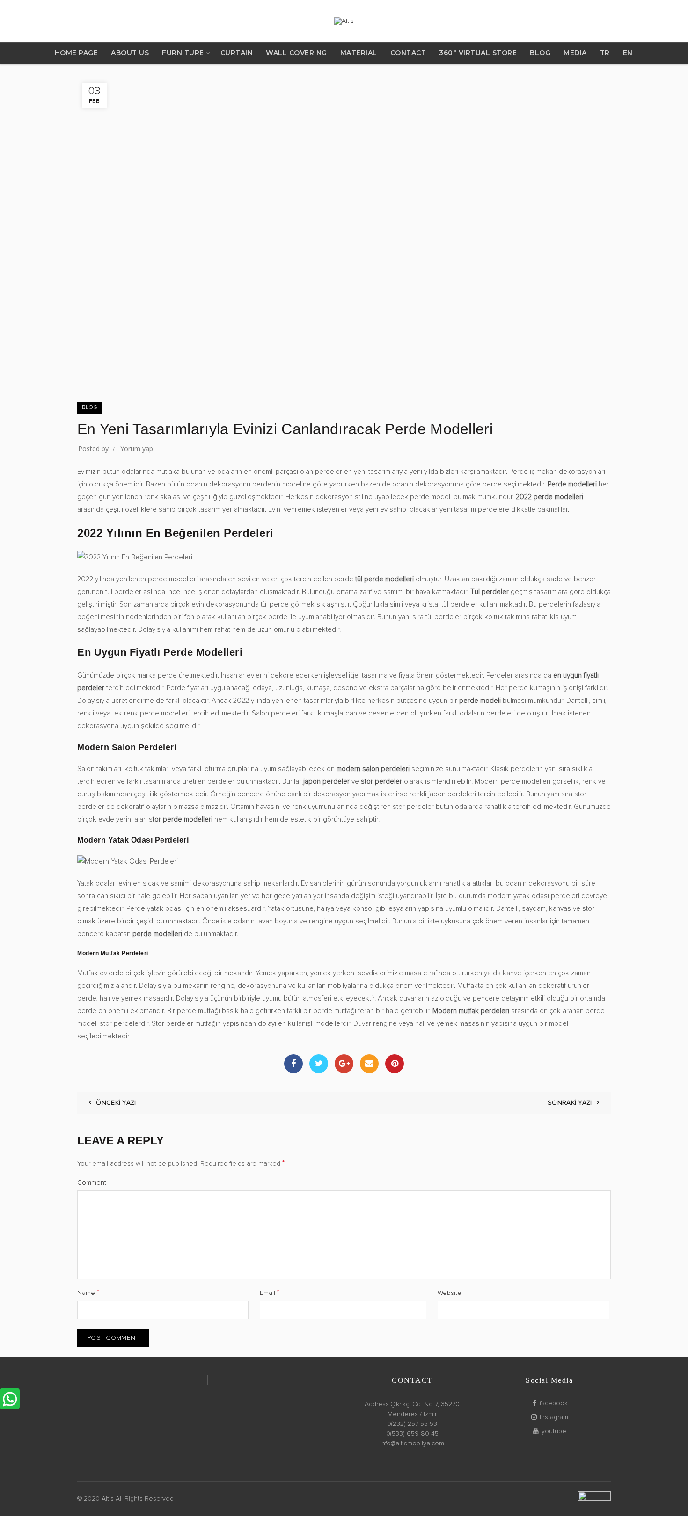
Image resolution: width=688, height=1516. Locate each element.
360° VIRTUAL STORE (478, 53)
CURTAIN (236, 53)
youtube (554, 1431)
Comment (91, 1183)
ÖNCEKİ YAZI (116, 1103)
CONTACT (408, 53)
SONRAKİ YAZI (570, 1103)
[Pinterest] (394, 1063)
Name (88, 1292)
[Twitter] (318, 1063)
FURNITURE (183, 53)
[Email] (369, 1063)
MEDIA (575, 53)
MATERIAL (358, 53)
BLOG (540, 53)
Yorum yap (136, 448)
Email (269, 1292)
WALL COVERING (296, 53)
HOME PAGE (76, 53)
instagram (554, 1417)
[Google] (344, 1063)
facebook (554, 1403)
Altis (108, 1498)
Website (449, 1293)
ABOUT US (130, 53)
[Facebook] (293, 1063)
